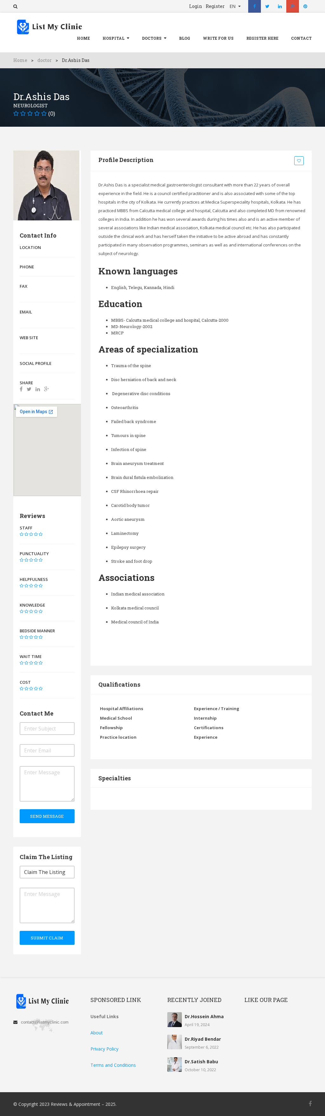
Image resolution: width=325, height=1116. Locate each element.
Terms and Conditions (113, 1065)
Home (83, 38)
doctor (44, 60)
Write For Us (218, 38)
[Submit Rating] (21, 534)
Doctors (152, 38)
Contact (301, 38)
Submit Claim (47, 938)
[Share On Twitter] (29, 389)
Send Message (47, 816)
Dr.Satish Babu (201, 1062)
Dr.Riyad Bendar (203, 1039)
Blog (184, 38)
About (96, 1033)
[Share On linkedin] (38, 389)
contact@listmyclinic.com (45, 1022)
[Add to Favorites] (300, 161)
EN (233, 6)
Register (215, 6)
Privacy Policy (104, 1049)
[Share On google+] (46, 389)
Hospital (113, 38)
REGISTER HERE (262, 38)
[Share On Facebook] (21, 389)
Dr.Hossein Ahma (204, 1016)
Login (195, 6)
